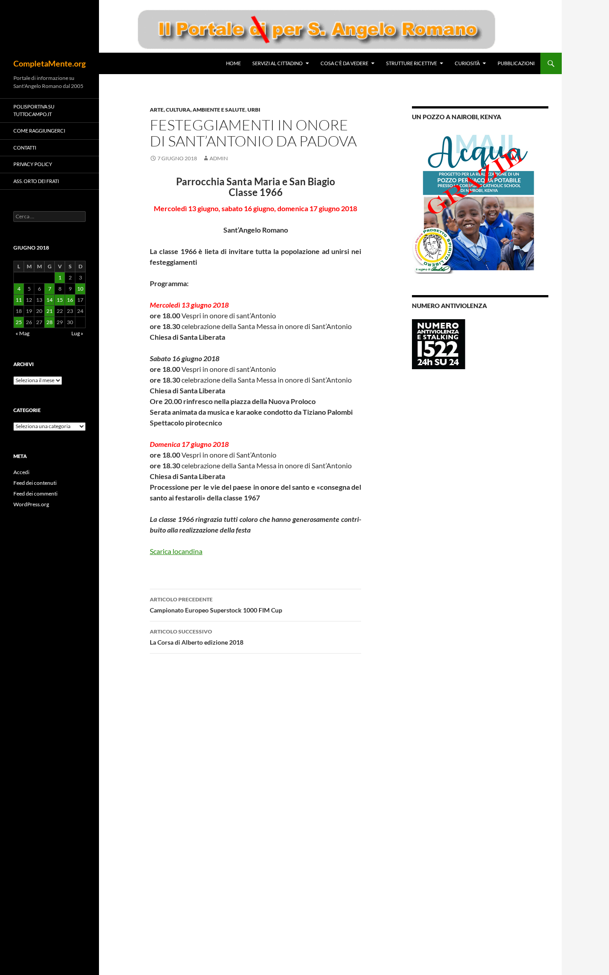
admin (219, 158)
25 (19, 322)
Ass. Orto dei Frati (36, 181)
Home (233, 63)
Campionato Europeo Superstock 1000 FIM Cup (216, 605)
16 (70, 299)
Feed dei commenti (35, 493)
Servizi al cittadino (277, 63)
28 (49, 322)
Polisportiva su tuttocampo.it (33, 110)
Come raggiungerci (39, 130)
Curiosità (467, 63)
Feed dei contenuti (35, 482)
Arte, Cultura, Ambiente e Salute (197, 109)
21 (49, 311)
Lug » (77, 333)
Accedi (21, 472)
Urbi (253, 109)
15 (60, 299)
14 (49, 299)
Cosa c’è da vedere (344, 63)
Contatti (24, 147)
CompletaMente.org (49, 63)
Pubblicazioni (516, 63)
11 (19, 299)
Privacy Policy (32, 164)
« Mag (22, 333)
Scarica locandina (176, 551)
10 (80, 288)
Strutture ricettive (411, 63)
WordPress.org (31, 504)
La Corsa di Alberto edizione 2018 (196, 637)
